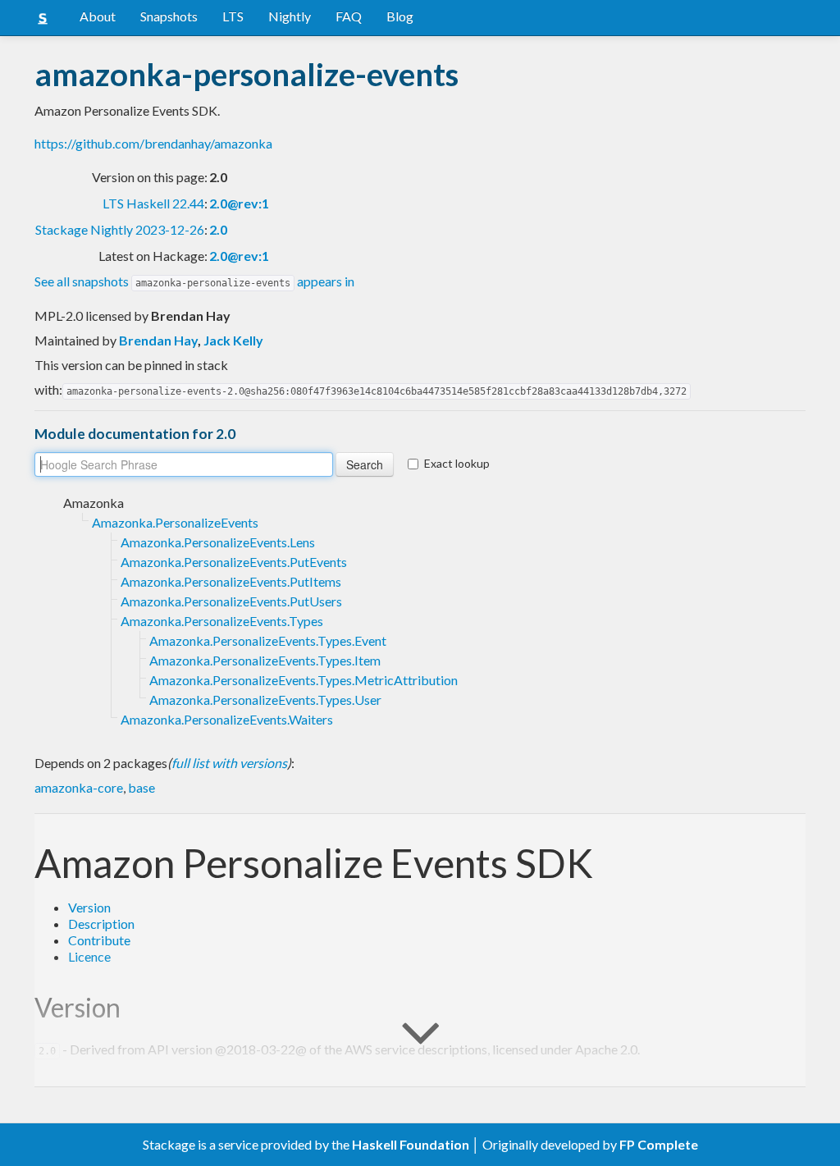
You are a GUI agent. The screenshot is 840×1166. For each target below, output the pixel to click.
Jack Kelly (233, 340)
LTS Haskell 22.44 (153, 203)
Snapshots (169, 16)
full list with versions (229, 762)
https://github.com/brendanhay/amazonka (153, 143)
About (98, 16)
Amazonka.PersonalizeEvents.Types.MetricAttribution (303, 680)
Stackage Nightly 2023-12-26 (119, 229)
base (141, 787)
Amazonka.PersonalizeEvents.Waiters (227, 719)
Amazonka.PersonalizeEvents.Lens (218, 542)
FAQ (349, 16)
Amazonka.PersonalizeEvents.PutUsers (231, 601)
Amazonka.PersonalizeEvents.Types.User (265, 699)
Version (89, 907)
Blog (399, 16)
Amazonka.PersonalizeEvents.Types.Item (265, 660)
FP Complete (658, 1144)
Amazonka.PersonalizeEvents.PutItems (231, 581)
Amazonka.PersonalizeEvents (175, 522)
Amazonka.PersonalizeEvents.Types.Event (267, 640)
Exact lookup (457, 463)
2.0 (218, 229)
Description (101, 923)
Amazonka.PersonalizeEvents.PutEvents (234, 561)
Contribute (99, 940)
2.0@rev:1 (239, 203)
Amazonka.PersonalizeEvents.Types (222, 621)
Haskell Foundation (410, 1144)
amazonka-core (78, 787)
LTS (233, 16)
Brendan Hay (158, 340)
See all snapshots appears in (194, 281)
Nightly (289, 16)
